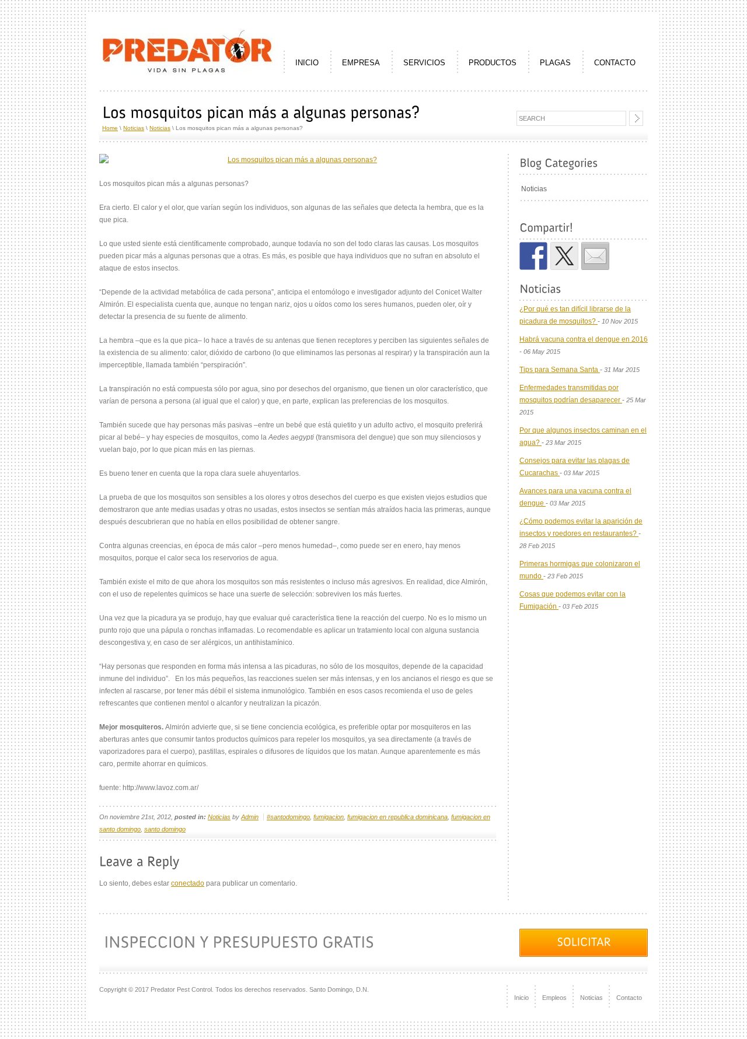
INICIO (307, 62)
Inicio (521, 997)
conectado (187, 883)
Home (110, 128)
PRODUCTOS (492, 62)
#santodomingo (288, 816)
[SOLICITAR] (583, 943)
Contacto (629, 997)
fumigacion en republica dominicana (397, 816)
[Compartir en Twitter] (564, 256)
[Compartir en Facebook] (533, 256)
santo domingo (165, 829)
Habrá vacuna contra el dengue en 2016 (583, 339)
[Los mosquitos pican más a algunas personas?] (297, 160)
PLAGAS (555, 62)
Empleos (554, 997)
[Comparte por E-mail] (595, 256)
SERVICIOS (424, 62)
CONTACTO (615, 62)
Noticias (133, 128)
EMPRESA (361, 62)
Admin (250, 816)
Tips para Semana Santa (559, 370)
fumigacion (328, 816)
